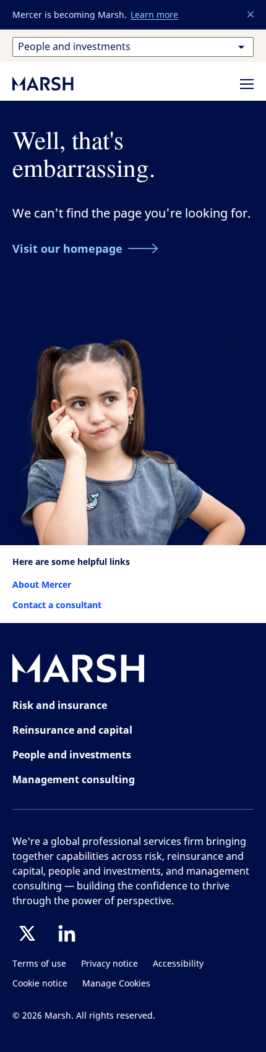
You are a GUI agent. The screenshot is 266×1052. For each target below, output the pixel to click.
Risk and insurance (59, 705)
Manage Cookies (116, 983)
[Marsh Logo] (78, 671)
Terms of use (39, 963)
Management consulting (73, 779)
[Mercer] (55, 83)
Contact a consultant (56, 605)
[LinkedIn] (67, 933)
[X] (27, 933)
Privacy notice (109, 963)
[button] (251, 15)
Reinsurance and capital (72, 730)
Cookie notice (39, 983)
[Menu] (246, 84)
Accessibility (178, 963)
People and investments (71, 754)
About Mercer (41, 584)
